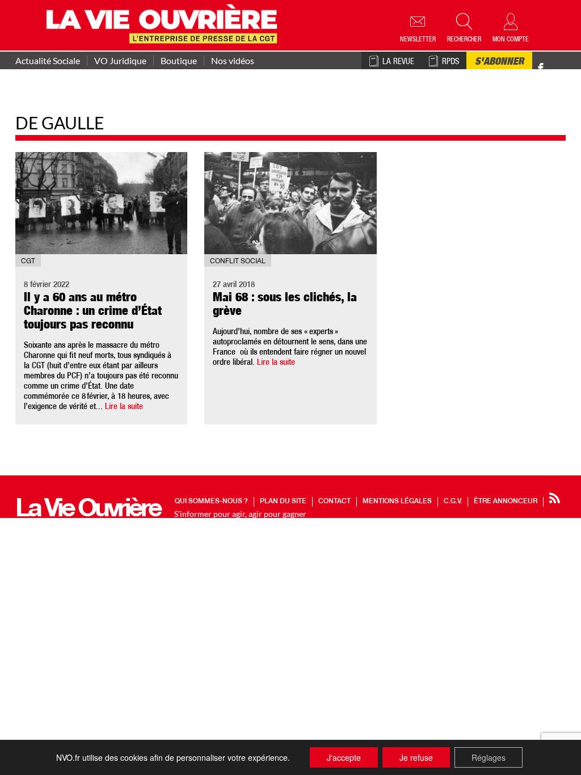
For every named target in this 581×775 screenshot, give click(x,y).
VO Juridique (120, 61)
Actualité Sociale (47, 61)
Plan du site (283, 501)
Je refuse (416, 757)
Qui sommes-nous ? (211, 501)
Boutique (179, 61)
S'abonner (499, 62)
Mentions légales (397, 501)
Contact (334, 501)
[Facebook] (540, 68)
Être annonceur (505, 501)
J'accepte (344, 757)
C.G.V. (453, 501)
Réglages (488, 757)
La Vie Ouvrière (87, 511)
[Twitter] (552, 62)
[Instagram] (561, 68)
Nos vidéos (232, 61)
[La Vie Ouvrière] (164, 22)
